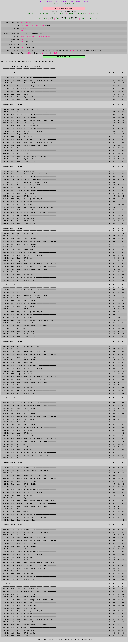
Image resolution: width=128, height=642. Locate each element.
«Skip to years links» (64, 1)
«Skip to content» (46, 1)
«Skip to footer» (82, 1)
